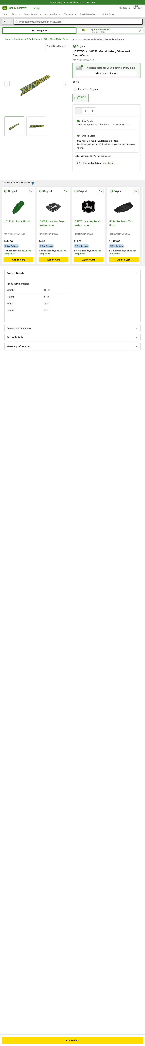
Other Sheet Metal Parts (56, 39)
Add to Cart (72, 1040)
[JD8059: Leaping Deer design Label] (53, 206)
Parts (14, 14)
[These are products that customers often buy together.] (32, 183)
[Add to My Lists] (30, 191)
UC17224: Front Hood (17, 221)
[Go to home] (14, 8)
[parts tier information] (75, 89)
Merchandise (51, 14)
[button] (39, 30)
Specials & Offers (88, 14)
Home (7, 39)
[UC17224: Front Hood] (18, 206)
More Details (109, 163)
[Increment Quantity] (92, 111)
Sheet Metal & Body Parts (27, 39)
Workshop (68, 14)
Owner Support (31, 14)
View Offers (90, 2)
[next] (65, 83)
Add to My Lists (58, 46)
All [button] (4, 21)
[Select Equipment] (79, 68)
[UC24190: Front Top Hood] (123, 206)
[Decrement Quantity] (78, 111)
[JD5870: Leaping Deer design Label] (88, 206)
